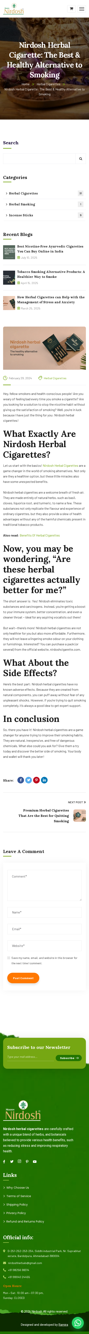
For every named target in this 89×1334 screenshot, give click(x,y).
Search (11, 143)
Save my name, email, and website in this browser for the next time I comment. (44, 960)
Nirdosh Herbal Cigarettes (60, 465)
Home (26, 84)
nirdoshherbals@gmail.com (25, 1263)
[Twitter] (28, 780)
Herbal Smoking (45, 204)
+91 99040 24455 (19, 1277)
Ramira (63, 1325)
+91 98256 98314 (18, 1270)
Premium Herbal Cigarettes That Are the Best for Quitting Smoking (43, 815)
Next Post (75, 802)
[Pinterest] (36, 780)
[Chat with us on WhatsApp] (78, 1323)
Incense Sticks (45, 215)
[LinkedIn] (44, 780)
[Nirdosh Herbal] (13, 8)
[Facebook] (20, 780)
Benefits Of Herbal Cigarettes (40, 535)
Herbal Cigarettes (48, 84)
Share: (8, 780)
